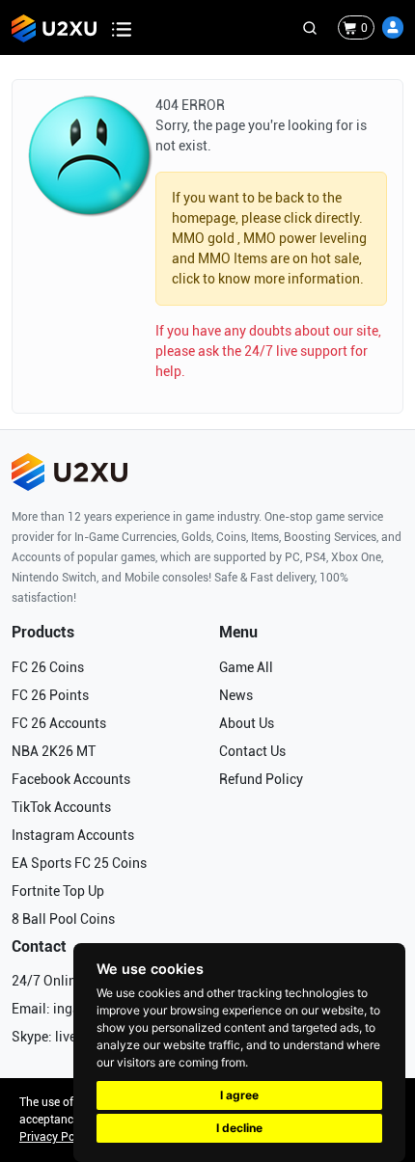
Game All (246, 667)
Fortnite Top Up (58, 891)
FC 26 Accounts (59, 723)
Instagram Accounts (73, 835)
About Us (246, 723)
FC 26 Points (50, 695)
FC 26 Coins (48, 667)
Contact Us (252, 751)
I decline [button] (239, 1128)
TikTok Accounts (61, 807)
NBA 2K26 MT (54, 751)
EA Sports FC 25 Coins (79, 863)
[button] (392, 27)
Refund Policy (261, 779)
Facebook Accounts (71, 779)
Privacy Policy (56, 1137)
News (236, 695)
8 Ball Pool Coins (63, 919)
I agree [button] (239, 1095)
